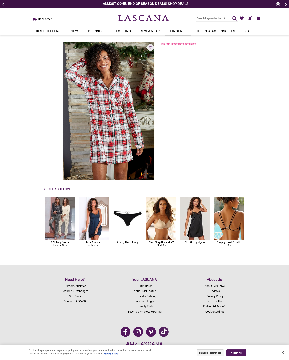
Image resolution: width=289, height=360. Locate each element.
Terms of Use (215, 301)
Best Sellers (48, 31)
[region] (144, 352)
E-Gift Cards (145, 285)
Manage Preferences (210, 353)
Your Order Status (145, 291)
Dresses (96, 31)
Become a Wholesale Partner (145, 311)
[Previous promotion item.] (3, 3)
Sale (249, 31)
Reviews (215, 291)
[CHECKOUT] (258, 18)
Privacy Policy (214, 296)
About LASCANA (215, 285)
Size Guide (75, 296)
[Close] (282, 352)
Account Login (145, 301)
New (74, 31)
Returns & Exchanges (75, 291)
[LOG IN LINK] (250, 18)
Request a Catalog (145, 296)
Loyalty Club (145, 306)
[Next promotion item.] (285, 3)
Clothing (122, 31)
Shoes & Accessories (215, 31)
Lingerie (178, 31)
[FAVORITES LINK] (241, 18)
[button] (150, 47)
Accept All (236, 353)
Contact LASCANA (75, 301)
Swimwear (150, 31)
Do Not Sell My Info (214, 306)
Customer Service (75, 285)
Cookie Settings (214, 311)
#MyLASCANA (144, 344)
